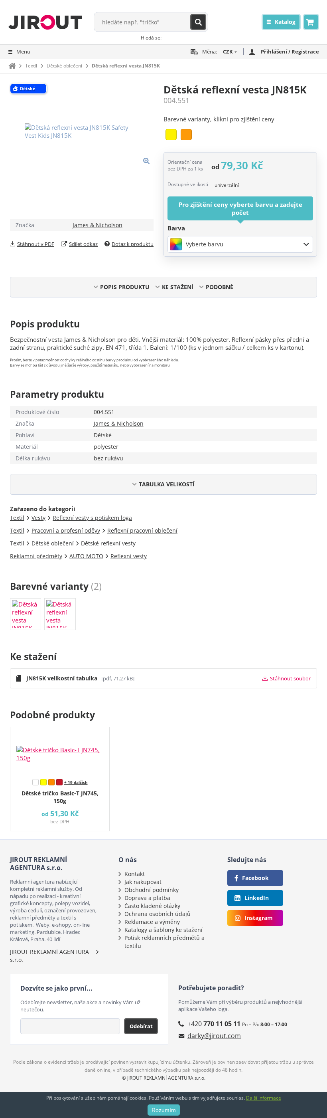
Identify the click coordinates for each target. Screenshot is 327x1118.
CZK (228, 51)
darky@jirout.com (214, 1035)
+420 (213, 1023)
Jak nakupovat (143, 882)
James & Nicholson (97, 225)
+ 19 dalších (76, 782)
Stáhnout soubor (290, 678)
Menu (23, 51)
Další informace (263, 1097)
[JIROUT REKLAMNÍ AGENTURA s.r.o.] (45, 22)
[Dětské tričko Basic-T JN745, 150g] (59, 751)
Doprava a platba (147, 898)
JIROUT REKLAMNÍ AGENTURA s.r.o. (49, 955)
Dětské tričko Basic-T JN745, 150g (60, 797)
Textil (31, 65)
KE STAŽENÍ (177, 287)
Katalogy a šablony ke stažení (163, 930)
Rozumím (164, 1110)
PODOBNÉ (219, 287)
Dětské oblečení (64, 65)
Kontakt (134, 874)
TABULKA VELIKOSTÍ (167, 484)
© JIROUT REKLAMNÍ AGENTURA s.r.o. (163, 1077)
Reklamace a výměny (152, 922)
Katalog (285, 22)
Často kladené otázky (152, 906)
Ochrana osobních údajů (157, 914)
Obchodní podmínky (151, 890)
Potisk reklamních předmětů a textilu (164, 942)
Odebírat (141, 1026)
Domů (12, 65)
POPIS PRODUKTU (125, 287)
